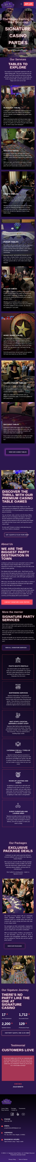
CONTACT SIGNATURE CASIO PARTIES (16, 602)
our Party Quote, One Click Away (17, 1033)
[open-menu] (21, 4)
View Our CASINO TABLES (17, 452)
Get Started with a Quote (17, 50)
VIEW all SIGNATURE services (16, 647)
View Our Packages (15, 946)
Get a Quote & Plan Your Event (16, 535)
